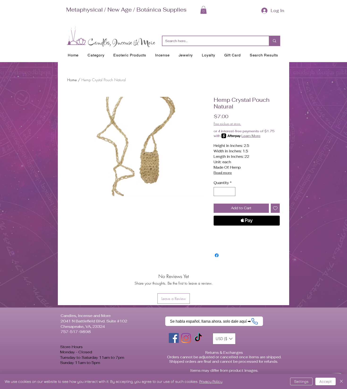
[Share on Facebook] (217, 255)
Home (72, 79)
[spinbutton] (225, 191)
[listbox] (224, 338)
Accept (325, 381)
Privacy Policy (210, 381)
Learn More (250, 136)
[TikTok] (198, 338)
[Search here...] (274, 41)
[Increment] (232, 191)
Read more (223, 173)
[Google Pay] (247, 233)
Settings (301, 381)
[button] (203, 10)
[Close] (341, 381)
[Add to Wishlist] (275, 208)
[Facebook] (174, 338)
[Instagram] (186, 338)
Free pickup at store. (227, 123)
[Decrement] (217, 191)
